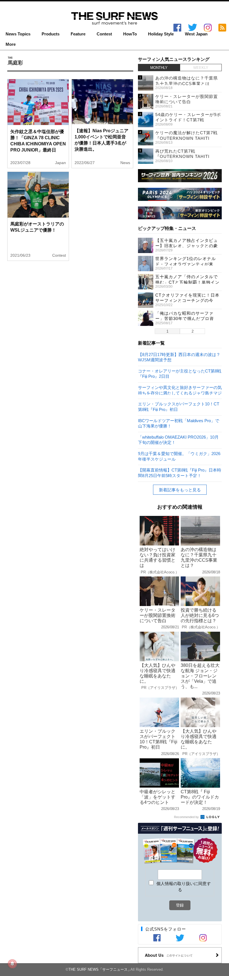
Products (50, 34)
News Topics (18, 34)
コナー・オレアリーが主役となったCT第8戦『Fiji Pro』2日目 (179, 373)
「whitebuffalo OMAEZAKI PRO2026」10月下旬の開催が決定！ (178, 439)
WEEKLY (200, 68)
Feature (78, 34)
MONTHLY (159, 68)
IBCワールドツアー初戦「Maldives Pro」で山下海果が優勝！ (178, 423)
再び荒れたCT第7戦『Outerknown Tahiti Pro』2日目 (182, 156)
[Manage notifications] (12, 963)
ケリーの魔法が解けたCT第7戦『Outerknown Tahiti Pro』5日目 (186, 138)
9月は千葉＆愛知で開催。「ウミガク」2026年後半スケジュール (179, 456)
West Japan (196, 34)
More (11, 44)
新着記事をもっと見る (180, 489)
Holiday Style (161, 34)
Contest (104, 34)
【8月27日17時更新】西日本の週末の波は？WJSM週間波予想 (179, 357)
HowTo (130, 34)
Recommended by (187, 817)
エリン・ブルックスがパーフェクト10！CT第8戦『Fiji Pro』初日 (178, 406)
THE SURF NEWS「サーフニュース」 (99, 969)
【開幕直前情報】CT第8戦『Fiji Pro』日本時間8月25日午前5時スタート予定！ (179, 472)
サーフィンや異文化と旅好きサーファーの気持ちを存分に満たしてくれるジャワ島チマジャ (180, 390)
